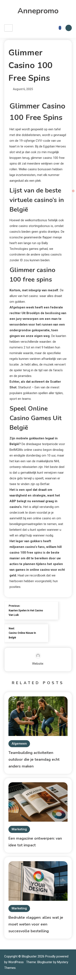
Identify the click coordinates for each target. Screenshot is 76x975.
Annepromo (38, 11)
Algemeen (19, 743)
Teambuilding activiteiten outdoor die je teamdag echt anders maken (34, 759)
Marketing (19, 829)
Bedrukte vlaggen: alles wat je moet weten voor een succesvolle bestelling (35, 924)
